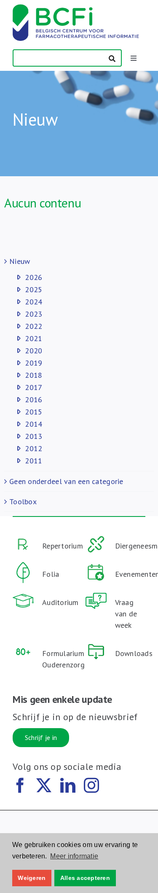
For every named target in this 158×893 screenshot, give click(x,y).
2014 (33, 424)
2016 (33, 399)
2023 (33, 314)
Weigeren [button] (32, 877)
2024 (33, 302)
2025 (33, 289)
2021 (33, 338)
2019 (33, 363)
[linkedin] (67, 785)
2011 (33, 460)
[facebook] (20, 785)
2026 (33, 277)
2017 (33, 387)
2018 (33, 375)
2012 (33, 448)
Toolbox (23, 501)
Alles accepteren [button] (85, 877)
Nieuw (19, 261)
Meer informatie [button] (74, 856)
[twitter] (43, 785)
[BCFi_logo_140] (76, 8)
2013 (33, 436)
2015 (33, 412)
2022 (33, 326)
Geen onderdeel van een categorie (66, 481)
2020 (33, 350)
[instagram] (91, 785)
